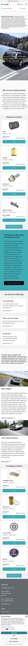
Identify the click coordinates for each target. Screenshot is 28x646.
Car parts (23, 8)
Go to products (12, 575)
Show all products (12, 226)
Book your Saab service (14, 283)
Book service (5, 461)
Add (14, 141)
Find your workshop (7, 418)
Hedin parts (4, 604)
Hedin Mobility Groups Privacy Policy (12, 614)
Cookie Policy (5, 611)
